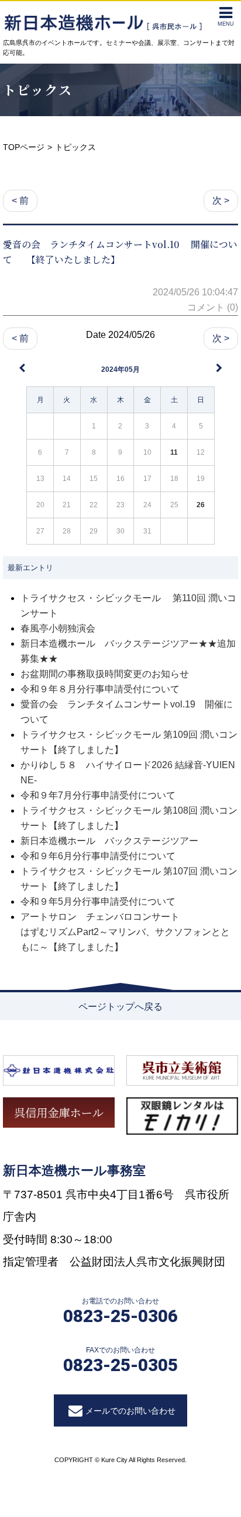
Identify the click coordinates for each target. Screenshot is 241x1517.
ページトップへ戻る (120, 1007)
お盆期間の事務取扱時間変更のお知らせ (104, 674)
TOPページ (23, 147)
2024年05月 (120, 369)
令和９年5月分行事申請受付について (97, 901)
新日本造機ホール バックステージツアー (109, 841)
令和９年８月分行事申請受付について (100, 689)
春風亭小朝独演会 (57, 628)
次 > (220, 200)
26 (201, 505)
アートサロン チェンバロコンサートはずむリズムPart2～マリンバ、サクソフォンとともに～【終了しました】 (125, 932)
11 (174, 452)
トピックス (38, 90)
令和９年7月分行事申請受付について (97, 795)
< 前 (20, 200)
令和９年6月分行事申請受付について (97, 856)
